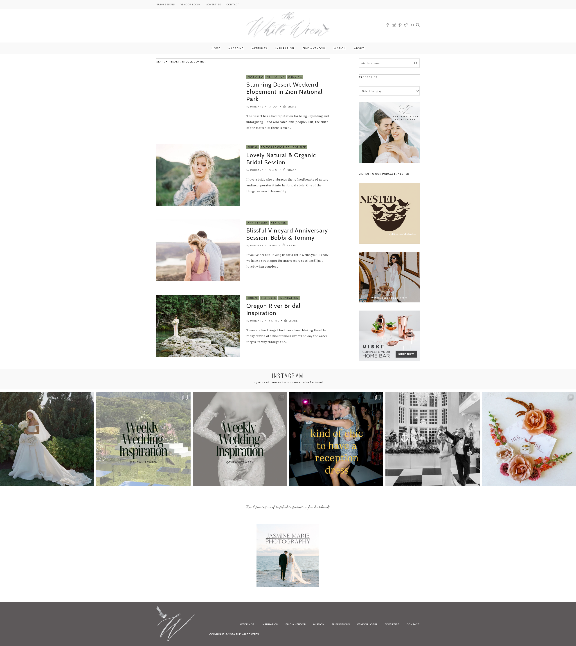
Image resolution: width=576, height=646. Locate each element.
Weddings (259, 48)
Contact (413, 624)
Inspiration (284, 48)
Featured (255, 76)
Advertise (392, 624)
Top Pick (299, 147)
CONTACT (232, 4)
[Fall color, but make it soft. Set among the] (529, 439)
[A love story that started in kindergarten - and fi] (432, 439)
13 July (273, 106)
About (359, 48)
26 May (273, 170)
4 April (274, 320)
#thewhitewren (269, 382)
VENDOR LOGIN (190, 4)
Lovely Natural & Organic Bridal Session (281, 159)
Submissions (341, 624)
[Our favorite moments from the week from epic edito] (240, 439)
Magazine (235, 48)
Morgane (256, 106)
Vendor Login (367, 624)
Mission (340, 48)
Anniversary (258, 222)
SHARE (292, 106)
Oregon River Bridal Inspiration (273, 309)
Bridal (253, 147)
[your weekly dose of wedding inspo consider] (143, 439)
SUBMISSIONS (165, 4)
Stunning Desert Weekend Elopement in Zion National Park (284, 92)
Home (216, 48)
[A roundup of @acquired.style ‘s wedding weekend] (47, 439)
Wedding (295, 76)
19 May (273, 245)
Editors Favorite (275, 147)
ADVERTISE (213, 4)
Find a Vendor (314, 48)
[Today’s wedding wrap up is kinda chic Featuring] (336, 439)
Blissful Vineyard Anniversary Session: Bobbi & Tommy (287, 234)
